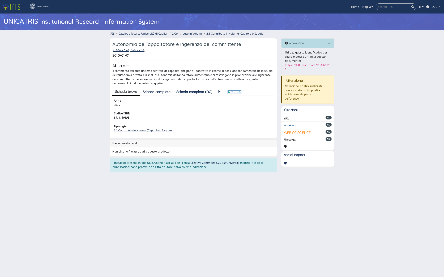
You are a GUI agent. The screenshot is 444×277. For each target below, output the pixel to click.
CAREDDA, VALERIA (128, 50)
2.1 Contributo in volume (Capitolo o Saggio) (235, 33)
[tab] (220, 91)
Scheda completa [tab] (156, 92)
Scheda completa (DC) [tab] (194, 92)
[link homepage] (12, 6)
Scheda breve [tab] (126, 91)
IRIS (112, 33)
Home (355, 7)
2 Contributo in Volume (187, 33)
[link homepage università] (39, 6)
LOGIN (436, 7)
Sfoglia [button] (366, 7)
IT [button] (420, 7)
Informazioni (296, 43)
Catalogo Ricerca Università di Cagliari (143, 33)
